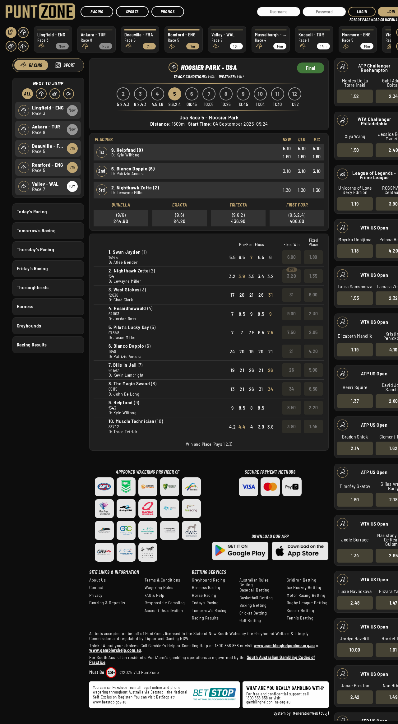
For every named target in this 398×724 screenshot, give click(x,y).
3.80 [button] (291, 426)
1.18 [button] (355, 250)
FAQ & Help (154, 595)
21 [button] (291, 351)
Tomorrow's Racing (36, 230)
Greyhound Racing (208, 580)
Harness (25, 306)
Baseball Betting (254, 589)
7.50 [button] (291, 332)
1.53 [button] (355, 298)
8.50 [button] (291, 407)
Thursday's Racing (35, 249)
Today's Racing (32, 211)
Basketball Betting (256, 597)
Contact (96, 587)
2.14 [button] (355, 448)
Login (362, 11)
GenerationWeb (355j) (311, 713)
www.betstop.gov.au (110, 701)
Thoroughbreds (33, 287)
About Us (97, 580)
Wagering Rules (159, 587)
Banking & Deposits (107, 602)
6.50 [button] (313, 389)
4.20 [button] (313, 351)
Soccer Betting (300, 610)
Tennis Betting (300, 617)
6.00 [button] (291, 257)
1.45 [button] (313, 426)
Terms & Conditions (162, 580)
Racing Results (32, 344)
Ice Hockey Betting (304, 587)
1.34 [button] (355, 555)
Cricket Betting (253, 612)
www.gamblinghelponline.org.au (284, 645)
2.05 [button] (313, 332)
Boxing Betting (253, 605)
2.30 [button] (313, 313)
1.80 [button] (313, 257)
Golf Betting (250, 620)
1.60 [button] (355, 499)
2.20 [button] (313, 407)
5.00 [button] (313, 370)
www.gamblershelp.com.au (115, 650)
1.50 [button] (355, 150)
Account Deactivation (164, 610)
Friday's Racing (32, 268)
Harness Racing (206, 587)
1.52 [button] (355, 96)
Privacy (96, 595)
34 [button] (291, 389)
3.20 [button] (291, 276)
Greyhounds (29, 325)
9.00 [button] (291, 313)
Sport (69, 65)
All (27, 93)
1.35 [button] (313, 276)
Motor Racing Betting (306, 595)
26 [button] (291, 370)
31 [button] (291, 294)
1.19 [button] (355, 204)
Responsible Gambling (165, 602)
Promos (167, 11)
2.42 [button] (355, 697)
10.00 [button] (354, 649)
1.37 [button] (355, 401)
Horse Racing (204, 595)
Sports (132, 11)
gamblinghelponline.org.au (268, 701)
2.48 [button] (354, 603)
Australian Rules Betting (254, 582)
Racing (96, 11)
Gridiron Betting (301, 580)
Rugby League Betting (307, 602)
